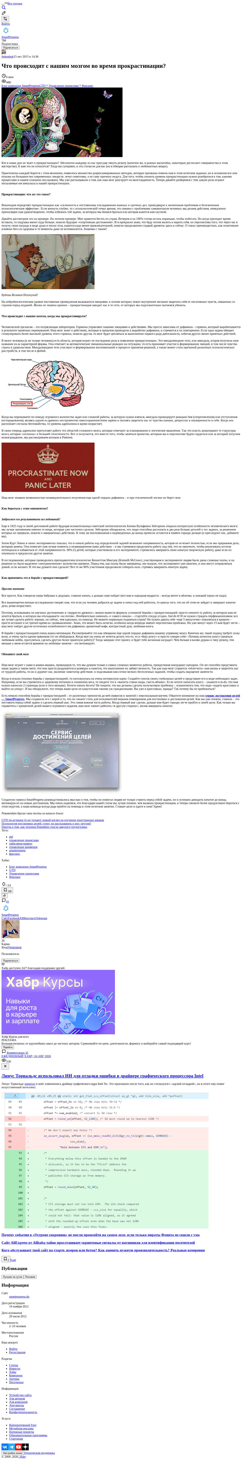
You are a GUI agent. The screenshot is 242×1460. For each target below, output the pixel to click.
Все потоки (15, 3)
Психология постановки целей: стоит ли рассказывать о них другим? (46, 823)
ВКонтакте (29, 918)
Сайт (5, 918)
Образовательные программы (28, 1435)
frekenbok (8, 56)
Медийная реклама (21, 1428)
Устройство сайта (20, 1395)
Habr (22, 1456)
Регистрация (17, 1352)
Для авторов (17, 1398)
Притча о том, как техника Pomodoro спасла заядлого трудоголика (44, 827)
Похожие (30, 1276)
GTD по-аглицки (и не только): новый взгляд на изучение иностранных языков (53, 820)
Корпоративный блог (23, 1425)
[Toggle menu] (3, 4)
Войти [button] (6, 23)
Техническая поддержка (39, 1453)
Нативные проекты (21, 1431)
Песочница (16, 1382)
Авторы (14, 1378)
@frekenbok (14, 947)
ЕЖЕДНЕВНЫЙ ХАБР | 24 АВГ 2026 (26, 1056)
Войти (13, 1348)
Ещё (13, 1260)
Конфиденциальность (23, 1412)
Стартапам (16, 1438)
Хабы (12, 1372)
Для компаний (18, 1402)
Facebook (14, 918)
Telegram (41, 918)
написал (30, 1083)
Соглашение (17, 1408)
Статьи (13, 1365)
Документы (16, 1405)
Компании (15, 1375)
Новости (14, 1368)
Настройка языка (12, 1453)
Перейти (7, 1047)
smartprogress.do (19, 1296)
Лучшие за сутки (12, 1276)
